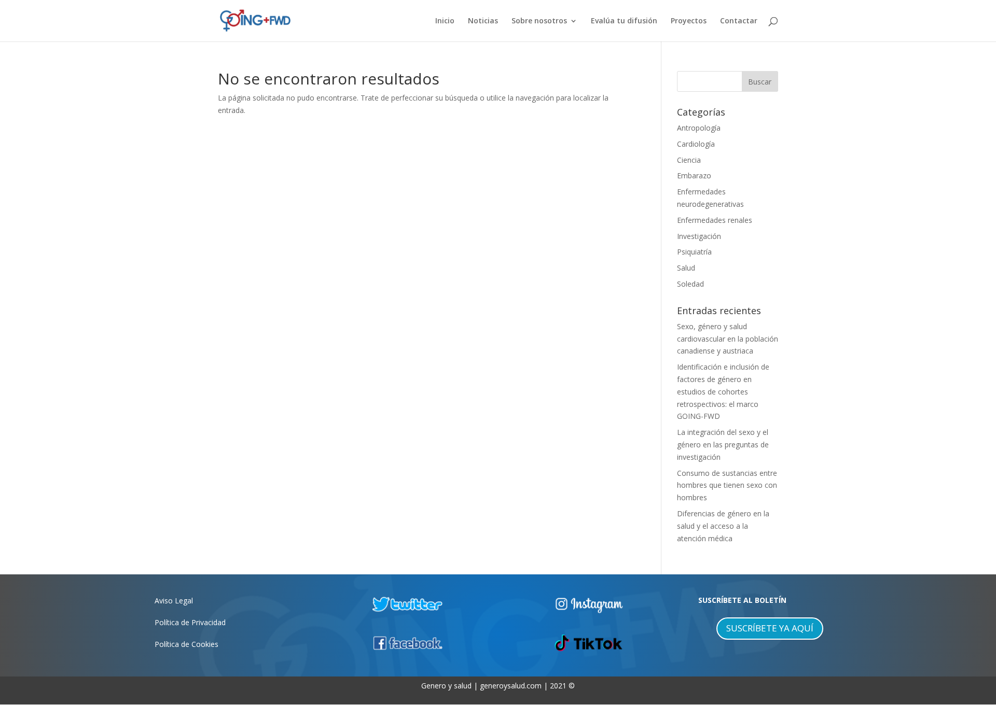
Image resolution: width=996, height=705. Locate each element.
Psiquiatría (694, 252)
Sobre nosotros (539, 21)
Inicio (444, 21)
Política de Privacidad (190, 622)
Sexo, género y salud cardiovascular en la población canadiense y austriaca (727, 338)
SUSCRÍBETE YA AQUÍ (769, 628)
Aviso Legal (174, 600)
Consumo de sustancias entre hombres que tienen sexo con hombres (727, 485)
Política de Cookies (186, 644)
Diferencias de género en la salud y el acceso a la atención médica (723, 526)
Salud (686, 268)
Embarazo (694, 175)
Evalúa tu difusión (624, 21)
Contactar (738, 21)
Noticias (483, 21)
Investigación (699, 236)
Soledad (690, 284)
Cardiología (696, 144)
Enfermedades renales (714, 220)
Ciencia (689, 160)
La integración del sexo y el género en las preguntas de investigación (723, 444)
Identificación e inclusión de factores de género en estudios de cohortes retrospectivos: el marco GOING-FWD (723, 391)
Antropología (699, 128)
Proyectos (689, 21)
